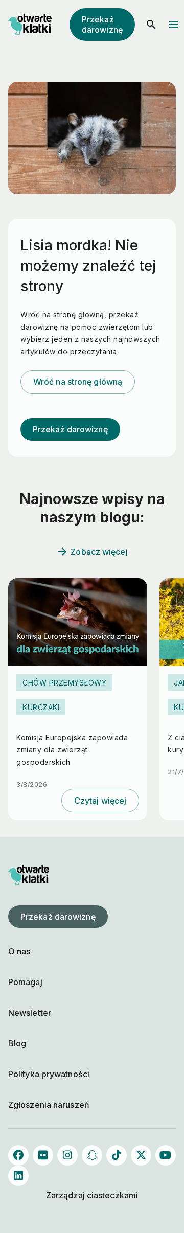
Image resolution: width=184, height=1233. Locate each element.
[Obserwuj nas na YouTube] (165, 1155)
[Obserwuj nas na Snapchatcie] (92, 1155)
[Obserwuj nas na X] (141, 1155)
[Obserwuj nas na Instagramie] (67, 1155)
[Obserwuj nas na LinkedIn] (18, 1176)
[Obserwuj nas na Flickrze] (43, 1155)
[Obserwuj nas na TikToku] (116, 1155)
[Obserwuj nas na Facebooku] (18, 1155)
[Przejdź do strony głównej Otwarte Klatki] (28, 24)
